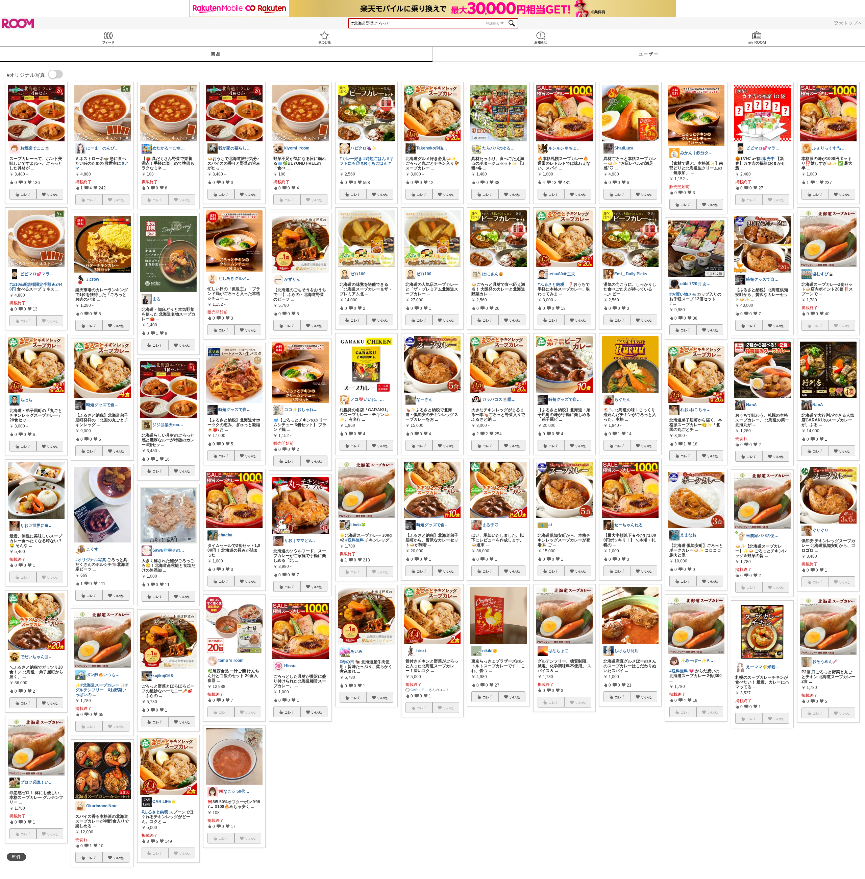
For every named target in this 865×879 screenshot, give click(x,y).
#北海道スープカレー (99, 685)
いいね (52, 194)
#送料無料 (354, 540)
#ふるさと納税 (155, 812)
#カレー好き (351, 158)
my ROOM (757, 37)
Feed (108, 37)
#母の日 (347, 662)
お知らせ (540, 37)
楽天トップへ (848, 23)
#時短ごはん (374, 158)
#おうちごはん (374, 163)
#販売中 (767, 158)
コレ (24, 194)
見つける (324, 37)
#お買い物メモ (682, 294)
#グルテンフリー (101, 687)
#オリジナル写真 (90, 559)
